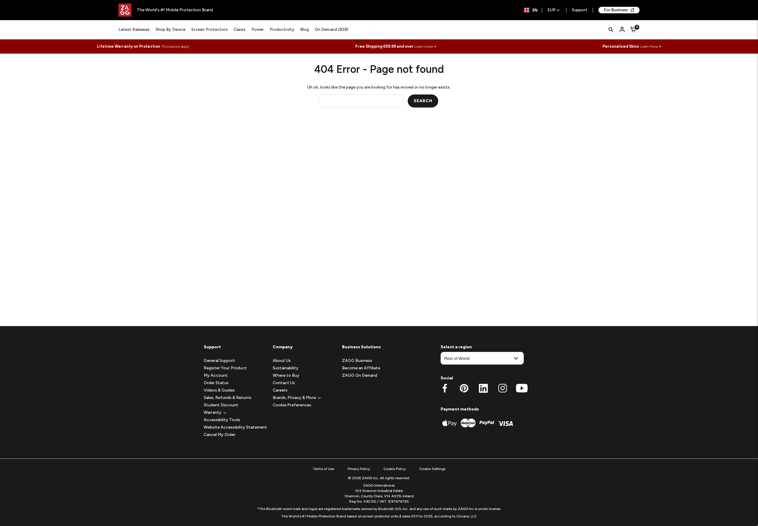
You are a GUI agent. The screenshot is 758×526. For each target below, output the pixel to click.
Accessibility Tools (222, 419)
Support (579, 10)
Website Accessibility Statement (235, 427)
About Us (282, 360)
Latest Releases (134, 29)
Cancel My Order (219, 434)
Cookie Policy (394, 469)
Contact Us (284, 382)
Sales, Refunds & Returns (227, 397)
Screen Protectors (209, 29)
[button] (212, 412)
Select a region (456, 346)
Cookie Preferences (292, 405)
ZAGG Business (357, 360)
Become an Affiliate (361, 368)
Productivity (282, 29)
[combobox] (531, 10)
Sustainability (285, 368)
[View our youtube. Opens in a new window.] (522, 388)
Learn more (424, 46)
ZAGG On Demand (359, 375)
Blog (304, 29)
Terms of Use (323, 469)
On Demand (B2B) (332, 29)
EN (535, 10)
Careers (280, 390)
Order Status (216, 382)
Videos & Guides (219, 390)
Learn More (649, 46)
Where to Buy (286, 375)
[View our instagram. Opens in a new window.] (502, 388)
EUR (551, 10)
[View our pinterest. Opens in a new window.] (464, 388)
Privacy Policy (359, 469)
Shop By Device (170, 29)
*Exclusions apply (175, 46)
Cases (239, 29)
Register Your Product (225, 368)
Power (257, 29)
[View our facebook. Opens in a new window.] (445, 388)
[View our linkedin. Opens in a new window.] (483, 388)
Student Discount (221, 405)
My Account (216, 375)
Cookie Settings (432, 469)
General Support (219, 360)
